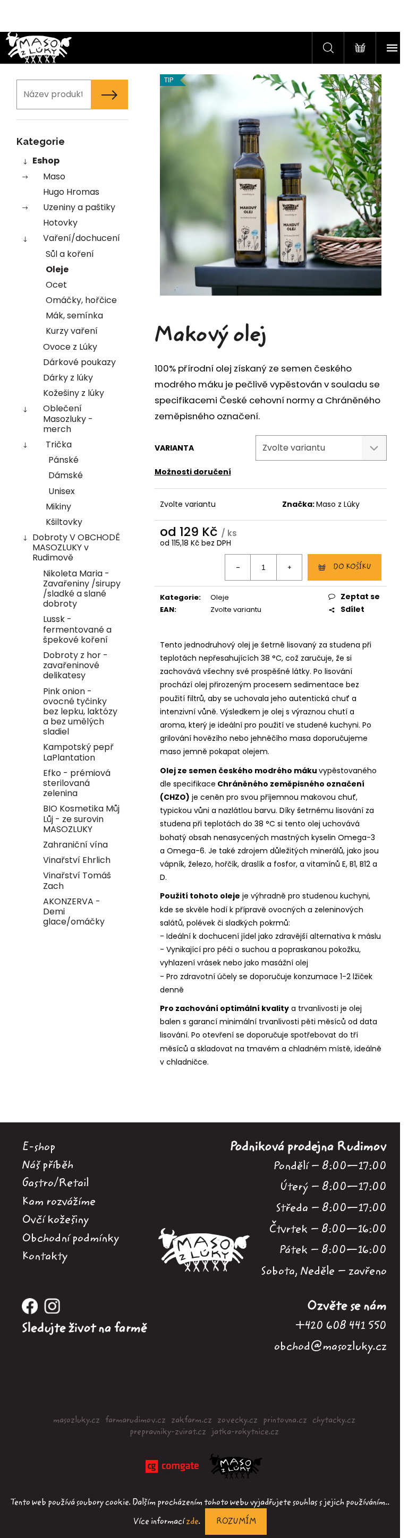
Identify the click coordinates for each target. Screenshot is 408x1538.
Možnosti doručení (193, 471)
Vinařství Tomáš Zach (77, 880)
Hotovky (60, 223)
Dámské (65, 475)
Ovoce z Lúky (70, 347)
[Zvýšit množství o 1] (289, 567)
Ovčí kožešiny (55, 1220)
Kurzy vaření (72, 331)
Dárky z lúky (68, 377)
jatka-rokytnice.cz (245, 1431)
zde (192, 1521)
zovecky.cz (237, 1420)
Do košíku (352, 567)
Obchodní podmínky (70, 1238)
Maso (54, 176)
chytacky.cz (333, 1420)
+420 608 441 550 (341, 1325)
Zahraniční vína (75, 845)
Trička (59, 444)
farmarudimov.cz (135, 1420)
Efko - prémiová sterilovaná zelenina (76, 783)
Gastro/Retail (55, 1183)
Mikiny (58, 506)
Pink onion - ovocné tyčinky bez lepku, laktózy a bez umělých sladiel (80, 711)
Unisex (61, 491)
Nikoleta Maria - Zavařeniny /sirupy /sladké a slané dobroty (82, 588)
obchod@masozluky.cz (330, 1346)
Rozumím (236, 1521)
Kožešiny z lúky (73, 393)
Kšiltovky (64, 522)
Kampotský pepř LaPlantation (78, 752)
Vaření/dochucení (81, 238)
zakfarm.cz (191, 1420)
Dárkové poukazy (79, 362)
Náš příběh (47, 1165)
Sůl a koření (70, 254)
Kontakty (44, 1256)
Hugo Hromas (71, 192)
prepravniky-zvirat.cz (168, 1431)
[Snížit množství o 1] (238, 567)
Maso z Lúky (338, 504)
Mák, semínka (74, 315)
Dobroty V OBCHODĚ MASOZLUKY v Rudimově (76, 547)
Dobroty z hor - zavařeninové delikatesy (75, 665)
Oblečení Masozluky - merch (68, 418)
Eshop (46, 160)
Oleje (57, 269)
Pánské (63, 460)
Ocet (56, 285)
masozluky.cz (76, 1420)
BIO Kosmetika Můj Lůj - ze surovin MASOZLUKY (81, 818)
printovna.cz (285, 1420)
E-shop (38, 1147)
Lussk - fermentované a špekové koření (77, 629)
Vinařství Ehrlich (76, 860)
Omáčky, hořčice (81, 300)
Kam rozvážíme (59, 1201)
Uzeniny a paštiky (79, 207)
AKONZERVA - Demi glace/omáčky (74, 911)
